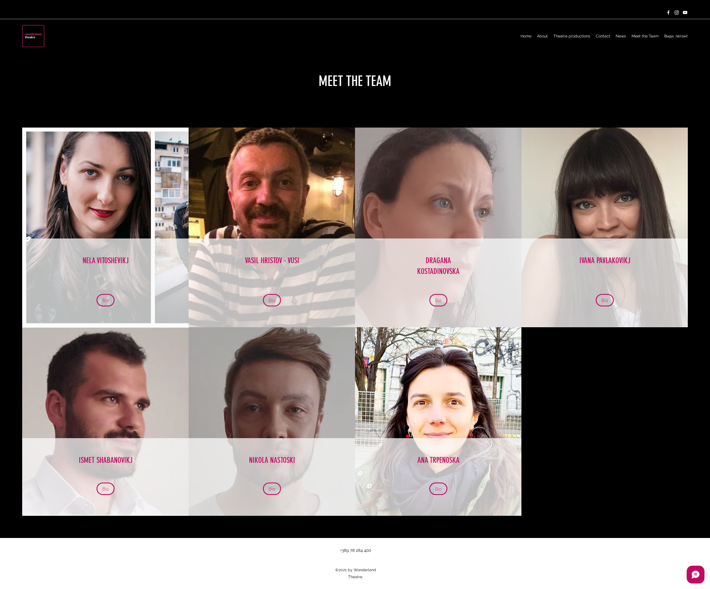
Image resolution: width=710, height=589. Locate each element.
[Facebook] (668, 12)
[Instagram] (676, 12)
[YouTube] (685, 12)
